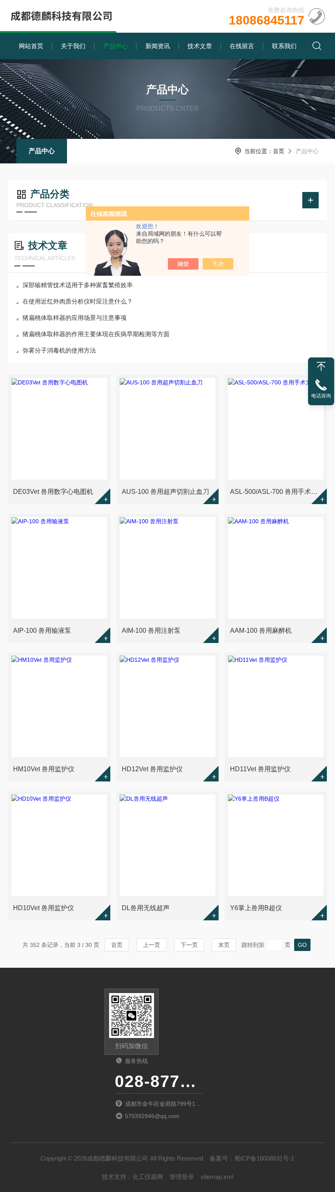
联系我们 (284, 45)
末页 (224, 945)
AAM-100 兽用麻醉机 (261, 630)
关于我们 (73, 45)
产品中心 (115, 45)
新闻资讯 (157, 45)
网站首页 (31, 45)
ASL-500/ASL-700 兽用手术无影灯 (277, 491)
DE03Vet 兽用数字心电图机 (53, 491)
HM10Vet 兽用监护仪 (43, 769)
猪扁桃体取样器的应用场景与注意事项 (74, 317)
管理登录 (182, 1176)
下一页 (189, 945)
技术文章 (200, 45)
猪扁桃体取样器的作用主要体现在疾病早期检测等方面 (96, 333)
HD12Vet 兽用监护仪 (152, 769)
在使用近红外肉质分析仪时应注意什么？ (77, 301)
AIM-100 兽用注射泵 (151, 630)
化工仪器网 (147, 1176)
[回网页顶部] (321, 366)
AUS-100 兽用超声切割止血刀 (165, 491)
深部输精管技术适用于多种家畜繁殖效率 (77, 284)
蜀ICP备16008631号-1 (264, 1158)
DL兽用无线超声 (146, 907)
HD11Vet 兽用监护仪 (260, 769)
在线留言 (242, 45)
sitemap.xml (217, 1176)
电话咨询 (321, 396)
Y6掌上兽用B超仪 (256, 907)
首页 (278, 151)
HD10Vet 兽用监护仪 (43, 907)
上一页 (151, 945)
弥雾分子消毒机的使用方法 (59, 350)
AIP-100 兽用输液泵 (42, 630)
